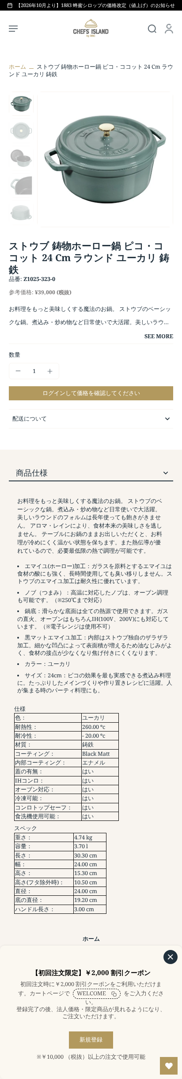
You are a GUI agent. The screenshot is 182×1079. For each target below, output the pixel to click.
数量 (14, 354)
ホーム (17, 66)
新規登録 (91, 1039)
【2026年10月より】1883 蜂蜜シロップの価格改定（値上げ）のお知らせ (95, 5)
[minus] (18, 370)
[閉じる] (170, 957)
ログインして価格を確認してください (91, 393)
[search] (152, 28)
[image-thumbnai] (21, 104)
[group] (105, 159)
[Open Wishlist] (169, 1066)
